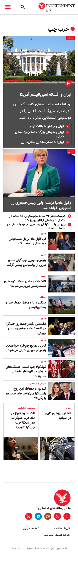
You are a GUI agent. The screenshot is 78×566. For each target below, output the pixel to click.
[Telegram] (38, 516)
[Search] (22, 7)
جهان (70, 151)
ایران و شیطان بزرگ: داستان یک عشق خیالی (39, 134)
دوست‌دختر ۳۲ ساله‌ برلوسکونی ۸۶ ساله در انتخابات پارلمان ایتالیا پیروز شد (37, 218)
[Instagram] (47, 516)
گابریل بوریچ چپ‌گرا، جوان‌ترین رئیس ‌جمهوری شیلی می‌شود (26, 348)
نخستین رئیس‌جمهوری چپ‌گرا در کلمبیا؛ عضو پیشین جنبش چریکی (26, 328)
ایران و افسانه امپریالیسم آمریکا (45, 95)
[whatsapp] (28, 516)
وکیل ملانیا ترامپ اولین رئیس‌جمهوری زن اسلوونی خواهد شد (41, 205)
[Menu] (8, 7)
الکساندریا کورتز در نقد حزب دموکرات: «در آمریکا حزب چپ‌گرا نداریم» (23, 420)
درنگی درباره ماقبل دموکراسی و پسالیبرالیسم (25, 305)
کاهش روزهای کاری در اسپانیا (58, 416)
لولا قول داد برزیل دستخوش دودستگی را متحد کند (27, 241)
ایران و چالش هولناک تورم (47, 126)
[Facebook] (67, 516)
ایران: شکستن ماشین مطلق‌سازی (42, 142)
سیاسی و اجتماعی (37, 383)
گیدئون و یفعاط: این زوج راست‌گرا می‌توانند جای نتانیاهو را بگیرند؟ (26, 393)
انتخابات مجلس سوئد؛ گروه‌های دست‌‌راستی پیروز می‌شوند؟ (25, 284)
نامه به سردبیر (31, 528)
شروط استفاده (62, 528)
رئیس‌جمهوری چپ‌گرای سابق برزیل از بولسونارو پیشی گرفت (26, 262)
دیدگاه (70, 38)
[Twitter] (57, 516)
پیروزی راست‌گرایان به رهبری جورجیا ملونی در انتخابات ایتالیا (36, 226)
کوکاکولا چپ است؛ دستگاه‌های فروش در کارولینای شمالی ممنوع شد (26, 371)
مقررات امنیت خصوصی (57, 534)
